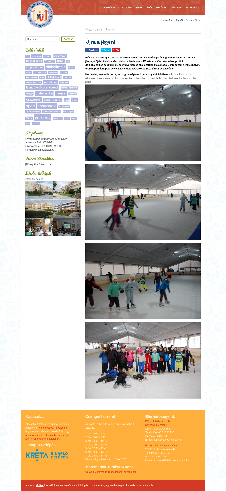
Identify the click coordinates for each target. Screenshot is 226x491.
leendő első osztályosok (42, 87)
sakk (66, 100)
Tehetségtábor (33, 111)
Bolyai (60, 60)
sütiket (40, 485)
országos (33, 99)
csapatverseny (34, 67)
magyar (29, 94)
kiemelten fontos (33, 82)
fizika (42, 77)
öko (28, 123)
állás (74, 118)
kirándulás (50, 82)
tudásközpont (68, 112)
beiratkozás (59, 56)
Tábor (29, 118)
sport (30, 106)
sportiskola (47, 106)
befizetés (47, 56)
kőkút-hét (64, 82)
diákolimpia (56, 67)
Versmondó (57, 118)
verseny (43, 117)
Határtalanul (54, 77)
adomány (36, 56)
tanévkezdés (64, 107)
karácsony (67, 77)
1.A (27, 56)
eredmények (31, 77)
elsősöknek (53, 73)
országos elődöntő (53, 100)
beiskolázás (34, 60)
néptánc (72, 94)
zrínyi (67, 118)
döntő (71, 67)
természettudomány (52, 112)
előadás (63, 72)
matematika (44, 93)
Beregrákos (49, 61)
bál (68, 61)
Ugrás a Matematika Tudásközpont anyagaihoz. (111, 472)
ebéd (28, 72)
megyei (61, 93)
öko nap (35, 124)
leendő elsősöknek (69, 88)
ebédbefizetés (40, 72)
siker (74, 99)
